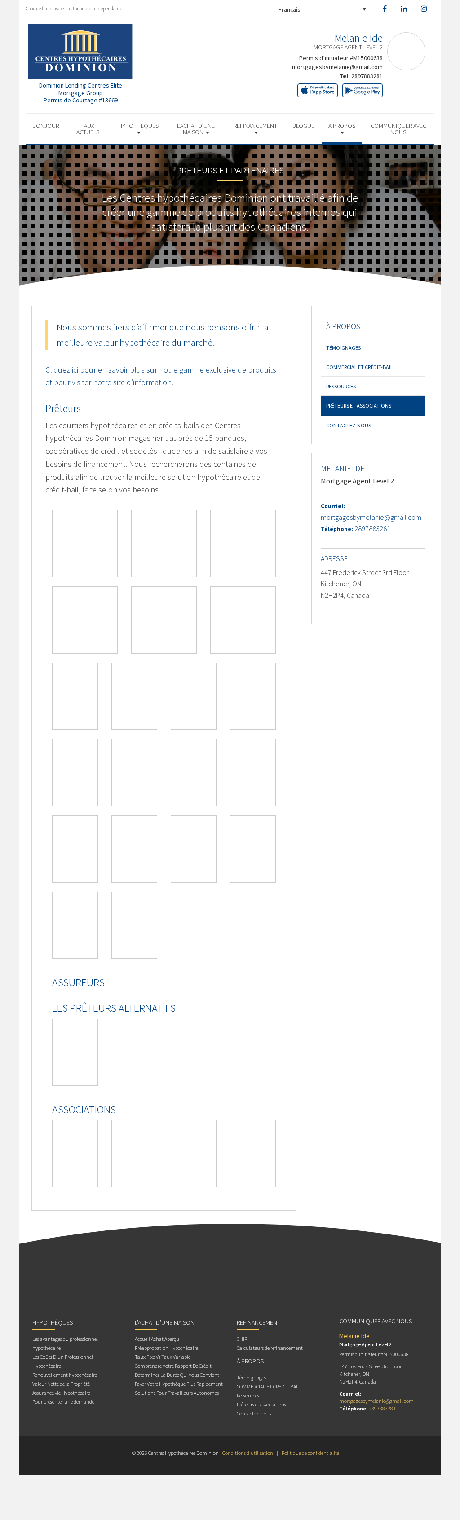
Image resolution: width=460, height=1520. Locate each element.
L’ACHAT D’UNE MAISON (196, 129)
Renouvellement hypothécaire (64, 1374)
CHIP (242, 1338)
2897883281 (367, 76)
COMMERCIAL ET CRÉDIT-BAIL (359, 367)
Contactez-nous (348, 425)
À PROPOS (341, 126)
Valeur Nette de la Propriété (61, 1383)
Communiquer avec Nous (398, 129)
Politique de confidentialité (310, 1453)
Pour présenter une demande (63, 1401)
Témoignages (343, 347)
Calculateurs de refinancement (270, 1347)
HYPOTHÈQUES (138, 126)
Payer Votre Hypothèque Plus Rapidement (179, 1383)
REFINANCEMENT (255, 126)
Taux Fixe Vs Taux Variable (162, 1356)
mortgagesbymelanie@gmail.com (337, 67)
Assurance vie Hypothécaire (61, 1392)
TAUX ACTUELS (87, 129)
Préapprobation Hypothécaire (166, 1347)
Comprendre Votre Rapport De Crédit (173, 1365)
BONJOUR (45, 126)
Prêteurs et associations (358, 405)
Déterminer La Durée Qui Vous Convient (177, 1374)
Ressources (341, 386)
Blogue (303, 126)
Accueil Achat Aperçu (157, 1338)
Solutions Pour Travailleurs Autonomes (177, 1392)
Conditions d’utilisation (247, 1453)
